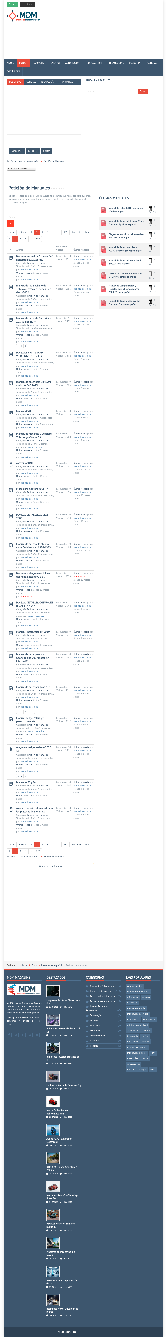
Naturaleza (13, 71)
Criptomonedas (97, 1035)
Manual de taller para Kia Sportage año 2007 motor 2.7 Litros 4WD (32, 658)
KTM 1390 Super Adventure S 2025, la (62, 1169)
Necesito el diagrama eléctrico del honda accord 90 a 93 (33, 575)
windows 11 (149, 1019)
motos (145, 1058)
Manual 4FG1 (23, 411)
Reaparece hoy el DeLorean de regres (62, 1310)
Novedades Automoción (102, 986)
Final (87, 232)
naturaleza (132, 1003)
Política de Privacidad (66, 1332)
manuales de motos (137, 1053)
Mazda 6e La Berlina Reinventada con (57, 1112)
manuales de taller (136, 1008)
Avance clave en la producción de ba (62, 1282)
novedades (132, 1058)
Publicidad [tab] (15, 82)
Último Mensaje (24, 273)
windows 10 (133, 1019)
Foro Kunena (55, 866)
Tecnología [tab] (47, 82)
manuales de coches (137, 1047)
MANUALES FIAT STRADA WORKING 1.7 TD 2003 (30, 354)
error (152, 1069)
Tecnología (115, 63)
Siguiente (76, 232)
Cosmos (94, 1020)
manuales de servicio (137, 1014)
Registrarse (27, 4)
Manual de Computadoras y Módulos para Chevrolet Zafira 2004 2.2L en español (124, 289)
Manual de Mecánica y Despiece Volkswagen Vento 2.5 (34, 435)
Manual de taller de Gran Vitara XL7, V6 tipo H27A (33, 320)
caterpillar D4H (24, 463)
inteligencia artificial (137, 1025)
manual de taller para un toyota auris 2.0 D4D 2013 (34, 383)
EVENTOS (55, 63)
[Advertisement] (110, 33)
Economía (135, 63)
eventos (147, 1030)
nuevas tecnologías (136, 1069)
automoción (133, 1030)
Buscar (143, 91)
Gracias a (43, 866)
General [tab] (31, 82)
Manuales (38, 63)
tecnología (132, 1036)
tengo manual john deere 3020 (33, 747)
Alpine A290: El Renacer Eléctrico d (59, 1140)
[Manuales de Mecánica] (24, 16)
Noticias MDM (94, 63)
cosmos (146, 997)
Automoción (72, 63)
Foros (22, 63)
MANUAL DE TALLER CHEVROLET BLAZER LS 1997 (34, 604)
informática (132, 997)
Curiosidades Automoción (103, 996)
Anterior (23, 232)
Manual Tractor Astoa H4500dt (33, 632)
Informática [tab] (66, 82)
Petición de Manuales (29, 188)
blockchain (132, 1041)
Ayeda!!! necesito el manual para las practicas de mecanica (34, 810)
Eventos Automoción (100, 991)
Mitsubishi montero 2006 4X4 (33, 489)
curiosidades (133, 1064)
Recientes (33, 151)
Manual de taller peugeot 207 (33, 687)
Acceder (12, 4)
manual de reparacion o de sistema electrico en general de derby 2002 (33, 289)
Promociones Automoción (103, 1001)
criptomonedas (134, 986)
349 (66, 232)
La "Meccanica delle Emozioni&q (63, 1085)
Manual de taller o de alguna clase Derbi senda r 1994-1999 (33, 546)
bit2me (145, 1036)
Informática (95, 1025)
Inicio (12, 232)
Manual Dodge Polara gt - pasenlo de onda (30, 720)
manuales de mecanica (138, 991)
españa (145, 1041)
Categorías (17, 151)
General (152, 63)
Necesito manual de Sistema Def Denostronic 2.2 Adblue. (34, 258)
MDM (10, 63)
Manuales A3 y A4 (26, 782)
